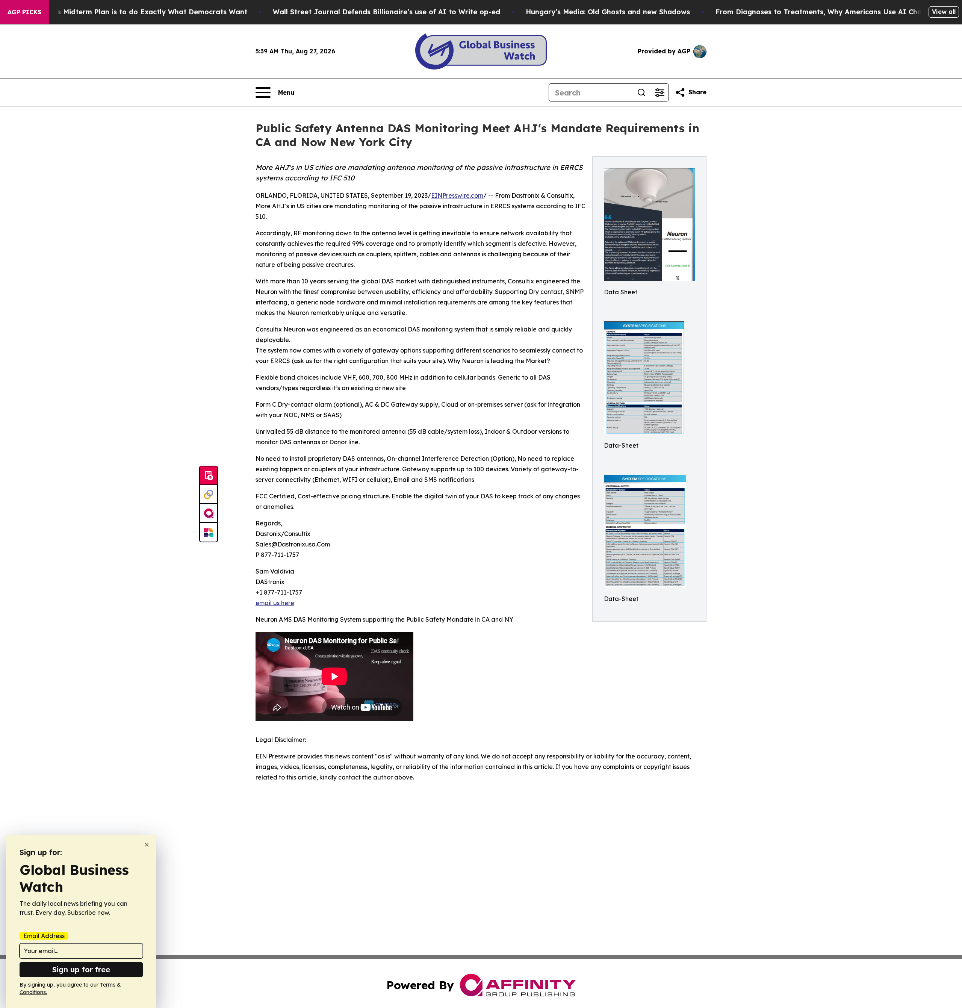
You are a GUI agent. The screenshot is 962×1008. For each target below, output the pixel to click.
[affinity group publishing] (208, 513)
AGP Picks (24, 12)
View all (944, 11)
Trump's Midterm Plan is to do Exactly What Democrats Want (140, 12)
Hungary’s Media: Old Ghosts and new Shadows (608, 12)
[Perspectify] (208, 494)
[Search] (641, 92)
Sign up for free (81, 969)
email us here (275, 603)
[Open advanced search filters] (659, 92)
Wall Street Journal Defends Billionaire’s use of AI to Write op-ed (386, 12)
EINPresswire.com (457, 195)
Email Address (44, 936)
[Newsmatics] (208, 532)
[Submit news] (208, 475)
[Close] (146, 844)
